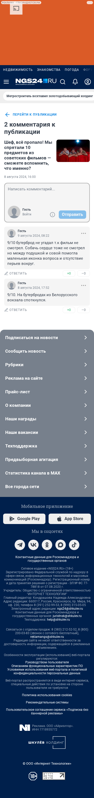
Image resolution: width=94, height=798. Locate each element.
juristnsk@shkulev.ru (67, 616)
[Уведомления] (75, 81)
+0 (69, 273)
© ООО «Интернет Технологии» (47, 763)
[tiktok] (74, 545)
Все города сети (22, 486)
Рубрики (14, 364)
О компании (18, 405)
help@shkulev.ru (58, 619)
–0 (83, 273)
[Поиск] (62, 81)
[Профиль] (87, 81)
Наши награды (20, 418)
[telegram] (20, 545)
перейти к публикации (35, 114)
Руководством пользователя (47, 662)
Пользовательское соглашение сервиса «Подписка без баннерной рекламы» (47, 711)
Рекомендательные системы (47, 702)
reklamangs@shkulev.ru (47, 637)
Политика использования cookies (47, 695)
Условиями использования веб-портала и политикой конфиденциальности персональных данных (47, 671)
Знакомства (49, 70)
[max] (60, 545)
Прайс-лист (17, 391)
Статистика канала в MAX (32, 473)
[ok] (47, 545)
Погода (72, 70)
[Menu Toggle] (6, 81)
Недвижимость (18, 70)
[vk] (33, 545)
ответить (18, 273)
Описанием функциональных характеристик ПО (47, 666)
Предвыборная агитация (31, 459)
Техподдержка (21, 445)
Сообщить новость (25, 351)
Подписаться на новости (31, 337)
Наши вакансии (21, 432)
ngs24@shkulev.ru (70, 608)
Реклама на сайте (24, 378)
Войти (26, 214)
